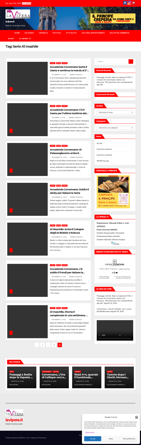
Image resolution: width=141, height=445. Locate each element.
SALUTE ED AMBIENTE (119, 33)
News (58, 63)
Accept (92, 439)
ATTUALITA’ (71, 33)
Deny (111, 439)
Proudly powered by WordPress (16, 438)
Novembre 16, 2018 (59, 237)
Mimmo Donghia (76, 74)
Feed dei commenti (104, 155)
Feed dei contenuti (104, 149)
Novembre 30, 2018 (59, 157)
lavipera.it (10, 21)
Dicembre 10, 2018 (59, 74)
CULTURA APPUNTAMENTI (93, 33)
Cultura (55, 371)
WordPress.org (103, 161)
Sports (64, 63)
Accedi (99, 143)
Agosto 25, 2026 (115, 381)
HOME (17, 33)
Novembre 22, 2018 (59, 197)
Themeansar (42, 438)
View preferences (129, 439)
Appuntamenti (47, 371)
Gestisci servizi (89, 432)
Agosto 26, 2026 (17, 381)
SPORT (11, 39)
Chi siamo (29, 33)
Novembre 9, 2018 (59, 276)
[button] (136, 417)
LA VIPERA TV (25, 39)
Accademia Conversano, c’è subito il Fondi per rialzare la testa (66, 272)
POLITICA (57, 33)
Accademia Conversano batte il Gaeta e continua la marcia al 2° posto (68, 70)
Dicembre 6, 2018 (59, 117)
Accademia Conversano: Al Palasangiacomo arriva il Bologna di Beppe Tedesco (66, 153)
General (77, 371)
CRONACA (43, 33)
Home (81, 435)
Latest (53, 63)
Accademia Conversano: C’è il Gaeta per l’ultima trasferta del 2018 (68, 113)
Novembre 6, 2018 (59, 319)
